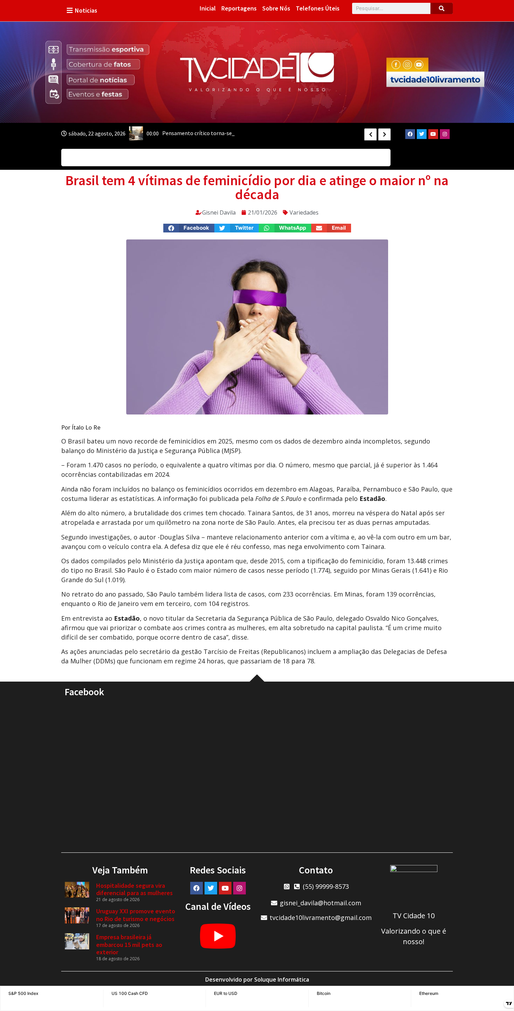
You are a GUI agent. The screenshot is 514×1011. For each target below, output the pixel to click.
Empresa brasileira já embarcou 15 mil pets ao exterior (129, 944)
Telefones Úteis (318, 8)
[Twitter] (422, 134)
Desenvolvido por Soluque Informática (257, 979)
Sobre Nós (276, 8)
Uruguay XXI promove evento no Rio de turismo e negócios (135, 915)
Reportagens (239, 8)
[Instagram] (445, 134)
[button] (189, 228)
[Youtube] (433, 134)
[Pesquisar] (441, 8)
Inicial (208, 8)
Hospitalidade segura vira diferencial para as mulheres (134, 889)
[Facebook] (410, 134)
